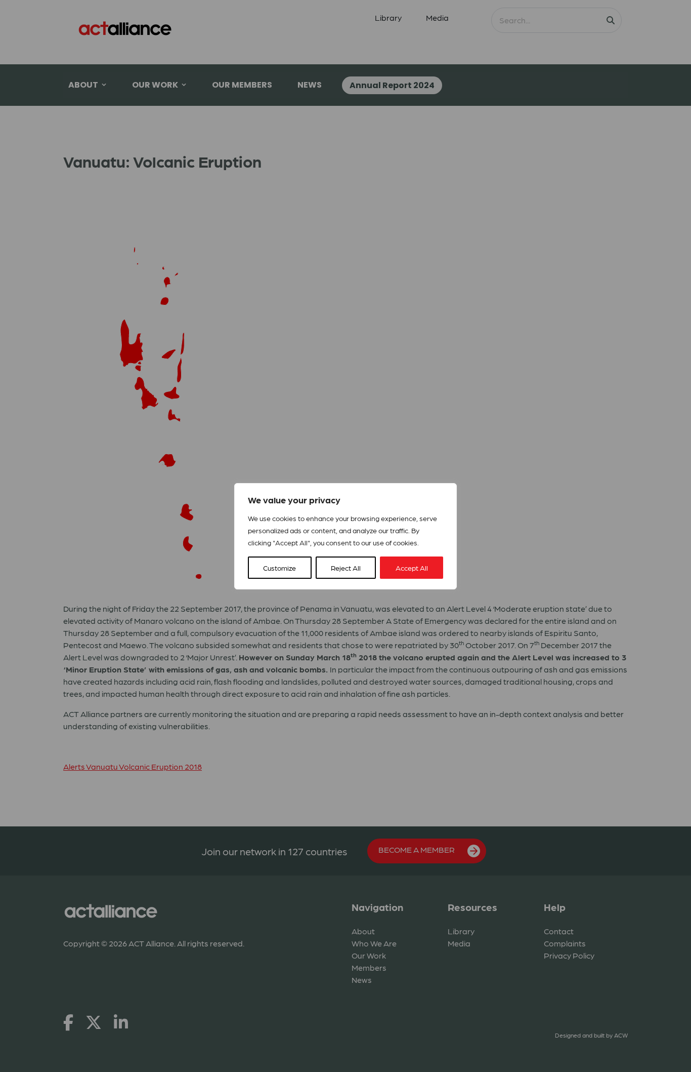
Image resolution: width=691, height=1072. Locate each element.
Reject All (346, 568)
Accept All (412, 568)
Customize (279, 568)
